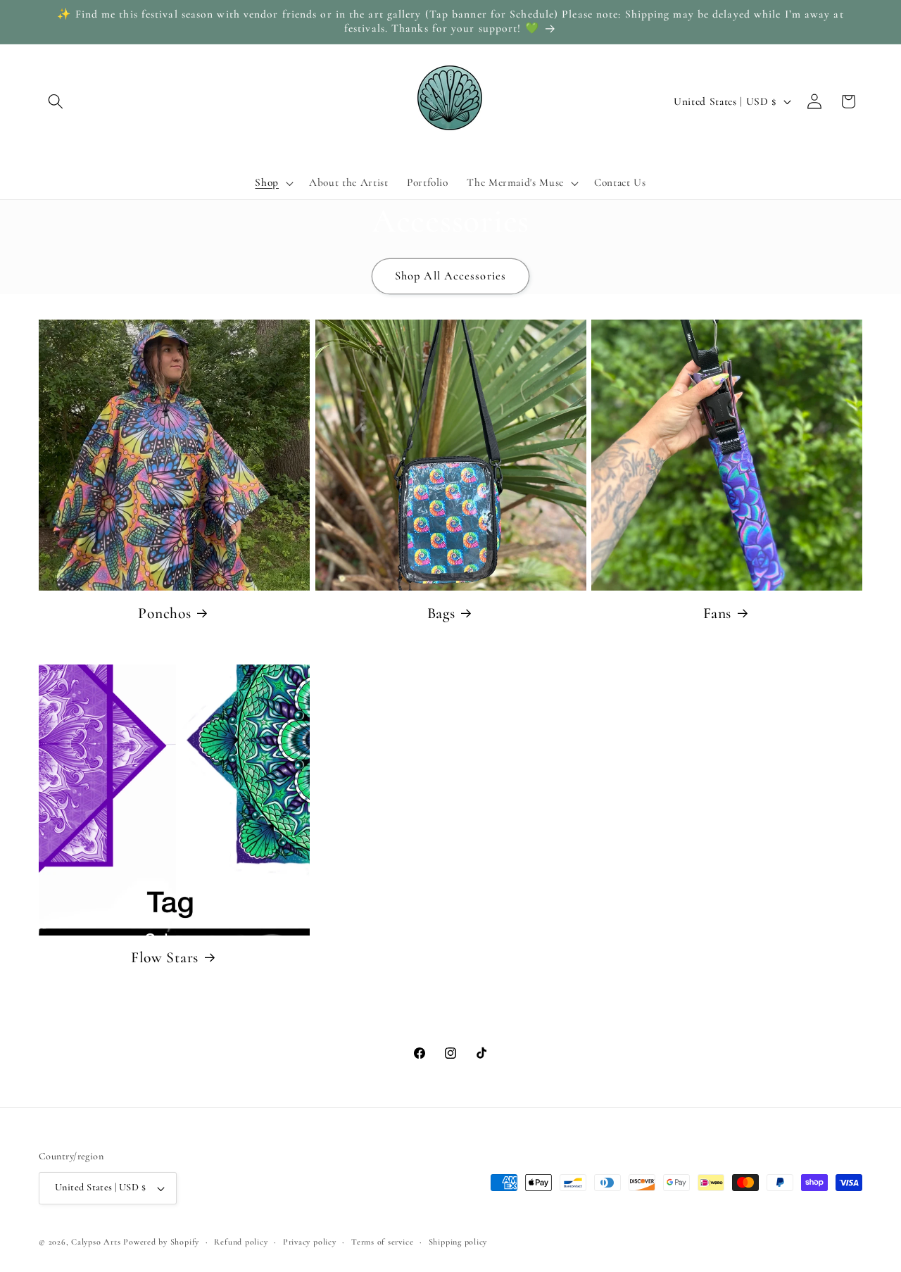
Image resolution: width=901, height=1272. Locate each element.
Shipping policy (458, 1242)
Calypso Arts (95, 1242)
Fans (717, 613)
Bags (441, 613)
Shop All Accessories (450, 276)
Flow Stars (165, 957)
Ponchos (164, 613)
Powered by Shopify (161, 1242)
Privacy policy (309, 1242)
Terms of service (382, 1242)
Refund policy (240, 1242)
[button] (56, 101)
